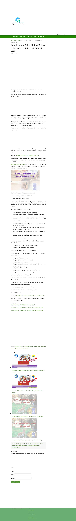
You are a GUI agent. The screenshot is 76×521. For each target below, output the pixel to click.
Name (12, 471)
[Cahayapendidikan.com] (11, 36)
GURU (20, 36)
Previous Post (27, 443)
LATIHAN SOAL (30, 36)
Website (12, 478)
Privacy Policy (32, 515)
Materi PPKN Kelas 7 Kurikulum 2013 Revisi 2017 (27, 155)
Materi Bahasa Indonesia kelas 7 (18, 164)
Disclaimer (31, 513)
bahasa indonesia (34, 346)
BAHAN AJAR (15, 36)
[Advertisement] (33, 8)
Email (12, 474)
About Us (31, 508)
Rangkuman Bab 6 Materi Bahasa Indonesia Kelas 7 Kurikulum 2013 (27, 307)
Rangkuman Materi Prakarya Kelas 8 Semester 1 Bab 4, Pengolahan (27, 416)
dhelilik (13, 53)
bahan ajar (28, 346)
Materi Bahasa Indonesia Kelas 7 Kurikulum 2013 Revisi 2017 (30, 295)
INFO (24, 36)
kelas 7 (39, 346)
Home (12, 40)
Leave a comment (25, 348)
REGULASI (42, 36)
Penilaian (36, 36)
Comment (13, 468)
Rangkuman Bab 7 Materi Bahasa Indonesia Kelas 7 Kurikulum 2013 (27, 310)
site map (31, 517)
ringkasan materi (17, 348)
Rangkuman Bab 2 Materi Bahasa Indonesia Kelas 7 (23, 304)
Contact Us (31, 510)
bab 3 (24, 346)
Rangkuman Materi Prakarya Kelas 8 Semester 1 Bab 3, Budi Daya (27, 440)
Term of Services (33, 519)
